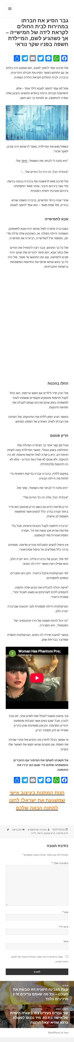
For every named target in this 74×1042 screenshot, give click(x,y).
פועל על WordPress (58, 1032)
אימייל (63, 926)
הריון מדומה (62, 833)
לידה (33, 833)
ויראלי (40, 833)
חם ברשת (17, 829)
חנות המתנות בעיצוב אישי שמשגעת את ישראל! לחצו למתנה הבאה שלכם (37, 800)
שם (65, 912)
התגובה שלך (60, 863)
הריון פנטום (49, 833)
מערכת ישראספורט (37, 829)
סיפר (24, 160)
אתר (65, 941)
